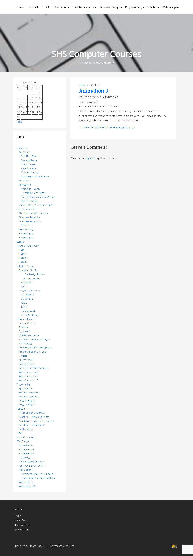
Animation (61, 7)
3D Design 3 (27, 298)
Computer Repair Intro (30, 221)
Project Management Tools (32, 351)
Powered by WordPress (61, 546)
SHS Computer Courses (96, 53)
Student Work (28, 310)
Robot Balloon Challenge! (31, 412)
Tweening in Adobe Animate (35, 176)
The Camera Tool (29, 200)
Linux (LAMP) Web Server (31, 461)
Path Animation (29, 168)
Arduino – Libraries (28, 396)
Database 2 (25, 331)
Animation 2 (25, 180)
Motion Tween (28, 164)
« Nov (19, 122)
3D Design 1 (27, 282)
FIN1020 (23, 257)
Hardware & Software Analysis (34, 339)
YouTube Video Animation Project (36, 205)
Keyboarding (25, 343)
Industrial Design (110, 7)
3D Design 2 (27, 294)
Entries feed (20, 520)
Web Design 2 (26, 481)
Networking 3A (26, 237)
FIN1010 (23, 249)
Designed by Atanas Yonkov (30, 546)
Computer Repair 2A (29, 217)
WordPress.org (22, 529)
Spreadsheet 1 (26, 359)
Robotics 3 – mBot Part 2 (31, 424)
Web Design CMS (27, 486)
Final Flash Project (30, 156)
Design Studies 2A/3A (30, 290)
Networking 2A (26, 233)
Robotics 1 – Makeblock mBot (34, 416)
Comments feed (22, 524)
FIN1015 (23, 253)
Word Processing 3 (28, 380)
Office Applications (26, 319)
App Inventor (25, 388)
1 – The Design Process (33, 274)
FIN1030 (23, 262)
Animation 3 (93, 91)
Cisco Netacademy (83, 7)
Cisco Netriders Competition (33, 213)
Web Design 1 (26, 469)
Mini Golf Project (31, 278)
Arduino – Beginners (29, 392)
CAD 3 (24, 306)
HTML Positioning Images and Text (38, 477)
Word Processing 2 (28, 376)
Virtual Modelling (29, 314)
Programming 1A (27, 400)
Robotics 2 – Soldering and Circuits (36, 420)
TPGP (46, 7)
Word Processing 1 (28, 371)
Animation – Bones (30, 188)
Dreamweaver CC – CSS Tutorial (37, 473)
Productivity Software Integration (35, 347)
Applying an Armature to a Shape (38, 196)
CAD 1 (24, 286)
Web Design (169, 7)
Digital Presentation (29, 335)
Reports (23, 355)
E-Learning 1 (25, 457)
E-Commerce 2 (26, 449)
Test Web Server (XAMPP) (32, 465)
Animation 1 (25, 152)
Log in (18, 515)
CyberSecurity (26, 229)
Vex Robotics (25, 429)
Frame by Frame (29, 160)
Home (20, 7)
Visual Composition (26, 437)
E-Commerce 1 (26, 445)
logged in (90, 158)
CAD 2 (24, 302)
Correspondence (27, 323)
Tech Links (26, 225)
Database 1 (25, 327)
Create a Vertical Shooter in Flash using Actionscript (107, 127)
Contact (33, 7)
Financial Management (28, 245)
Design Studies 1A (28, 270)
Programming (133, 7)
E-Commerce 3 (26, 453)
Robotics (152, 7)
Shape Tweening (29, 172)
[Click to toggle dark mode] (175, 546)
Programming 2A (27, 404)
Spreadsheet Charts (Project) (34, 367)
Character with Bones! (34, 192)
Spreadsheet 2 (26, 363)
